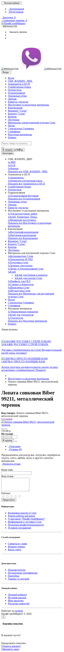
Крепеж (12, 116)
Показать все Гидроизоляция (24, 198)
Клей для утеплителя (20, 314)
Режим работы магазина (21, 515)
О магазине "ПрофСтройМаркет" (26, 518)
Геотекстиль (14, 89)
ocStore (19, 610)
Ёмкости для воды (18, 101)
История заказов (17, 597)
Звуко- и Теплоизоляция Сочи (25, 268)
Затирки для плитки (20, 265)
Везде (11, 78)
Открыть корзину (11, 646)
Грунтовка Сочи (18, 262)
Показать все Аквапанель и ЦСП (26, 183)
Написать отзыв (11, 463)
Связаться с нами (17, 543)
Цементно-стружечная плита (25, 180)
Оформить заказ (10, 649)
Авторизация (16, 8)
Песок (11, 125)
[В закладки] (2, 428)
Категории (8, 153)
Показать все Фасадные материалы (27, 320)
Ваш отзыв (7, 476)
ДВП (12, 162)
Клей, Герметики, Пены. (22, 216)
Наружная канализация (22, 235)
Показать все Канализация (23, 238)
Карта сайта (14, 549)
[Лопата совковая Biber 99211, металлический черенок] (32, 424)
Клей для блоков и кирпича (30, 275)
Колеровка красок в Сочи (22, 512)
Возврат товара (16, 546)
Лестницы (13, 119)
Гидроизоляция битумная (23, 195)
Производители (16, 569)
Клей (12, 271)
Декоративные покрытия (23, 311)
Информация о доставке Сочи (25, 521)
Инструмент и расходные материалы (28, 104)
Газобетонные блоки (19, 87)
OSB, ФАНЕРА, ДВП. (20, 81)
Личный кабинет (17, 594)
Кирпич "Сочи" (17, 113)
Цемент (12, 137)
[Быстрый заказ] (15, 441)
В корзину (7, 440)
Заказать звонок (17, 32)
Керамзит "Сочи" (17, 110)
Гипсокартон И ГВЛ (20, 259)
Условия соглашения (19, 527)
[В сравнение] (6, 428)
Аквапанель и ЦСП (19, 84)
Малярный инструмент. (22, 220)
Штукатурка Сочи (19, 290)
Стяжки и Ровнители (21, 284)
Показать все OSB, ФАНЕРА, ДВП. (28, 171)
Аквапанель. (16, 177)
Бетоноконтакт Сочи (20, 256)
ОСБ (11, 165)
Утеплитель (15, 318)
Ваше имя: (7, 469)
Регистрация (15, 11)
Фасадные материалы (20, 134)
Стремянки (14, 131)
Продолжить (9, 500)
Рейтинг (6, 493)
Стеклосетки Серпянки (21, 128)
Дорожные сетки (17, 95)
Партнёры (13, 575)
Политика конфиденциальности (26, 524)
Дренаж (12, 98)
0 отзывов (6, 419)
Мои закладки (16, 600)
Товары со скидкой (18, 578)
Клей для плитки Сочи (28, 278)
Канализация (15, 107)
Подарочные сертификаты (22, 572)
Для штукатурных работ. (23, 213)
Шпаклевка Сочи (18, 287)
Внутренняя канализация (23, 232)
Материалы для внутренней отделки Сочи (31, 122)
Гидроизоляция (16, 92)
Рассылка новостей (18, 603)
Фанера (13, 168)
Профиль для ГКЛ (19, 281)
